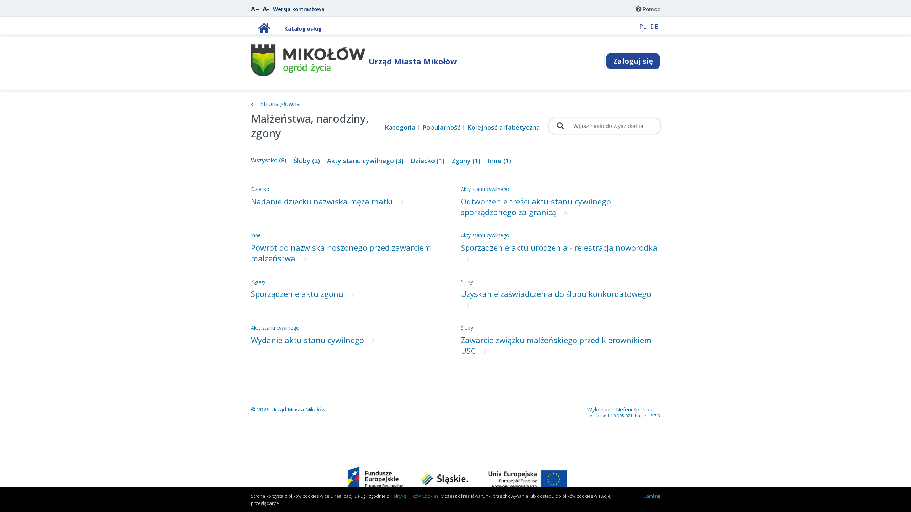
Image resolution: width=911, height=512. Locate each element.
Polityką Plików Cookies (414, 496)
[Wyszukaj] (560, 126)
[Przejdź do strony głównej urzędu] (308, 74)
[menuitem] (648, 8)
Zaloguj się (633, 61)
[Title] (264, 29)
